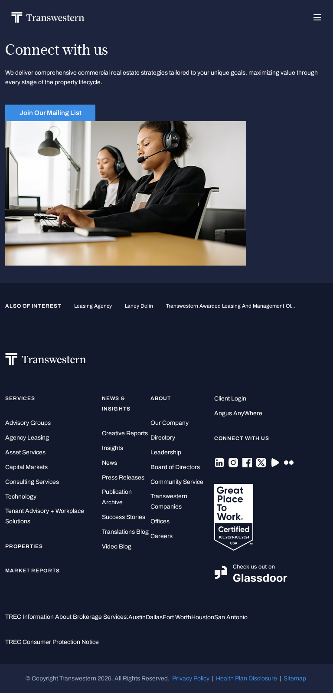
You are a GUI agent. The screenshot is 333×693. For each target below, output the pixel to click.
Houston (202, 617)
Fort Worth (177, 617)
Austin (137, 617)
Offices (160, 521)
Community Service (176, 482)
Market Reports (32, 571)
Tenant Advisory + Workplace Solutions (44, 516)
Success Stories (123, 517)
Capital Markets (26, 467)
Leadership (165, 452)
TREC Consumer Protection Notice (52, 642)
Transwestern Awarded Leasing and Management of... (230, 306)
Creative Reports (125, 433)
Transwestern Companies (168, 501)
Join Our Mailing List (51, 112)
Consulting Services (32, 482)
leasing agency (93, 306)
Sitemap (295, 678)
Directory (162, 437)
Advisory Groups (28, 423)
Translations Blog (125, 532)
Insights (112, 448)
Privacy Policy (190, 678)
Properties (24, 546)
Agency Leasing (27, 437)
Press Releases (123, 477)
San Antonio (231, 617)
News (109, 463)
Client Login (230, 398)
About (160, 398)
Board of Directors (175, 467)
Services (20, 398)
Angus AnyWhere (238, 413)
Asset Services (25, 452)
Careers (161, 536)
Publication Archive (117, 497)
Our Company (169, 423)
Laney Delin (139, 306)
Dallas (154, 617)
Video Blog (116, 546)
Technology (20, 496)
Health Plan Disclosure (246, 678)
